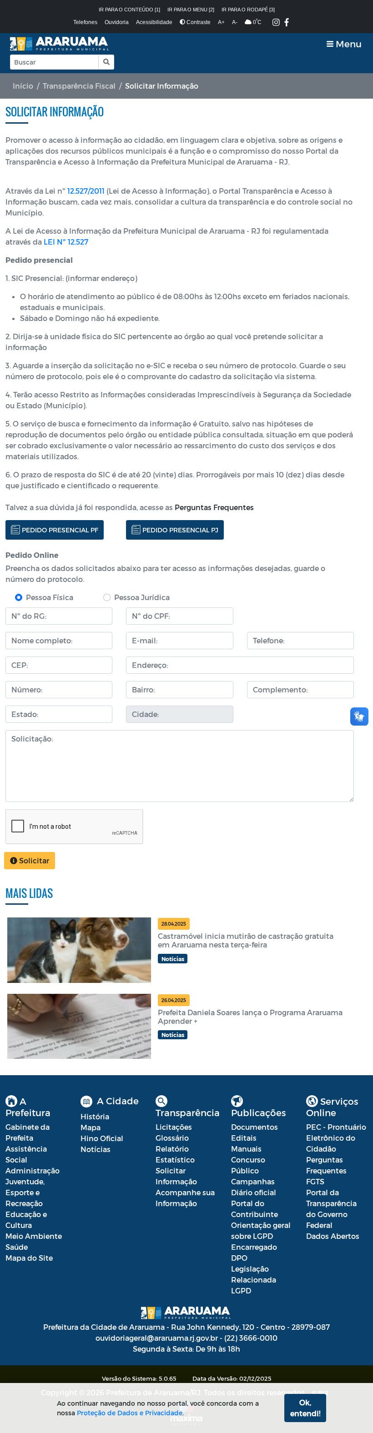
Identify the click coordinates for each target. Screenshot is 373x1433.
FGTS (315, 1181)
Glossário (172, 1137)
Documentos (254, 1126)
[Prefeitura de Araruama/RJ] (60, 44)
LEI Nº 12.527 (66, 241)
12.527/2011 (86, 190)
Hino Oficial (102, 1138)
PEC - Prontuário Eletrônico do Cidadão (336, 1137)
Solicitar (33, 860)
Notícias (96, 1149)
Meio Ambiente (33, 1236)
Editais (244, 1137)
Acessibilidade (154, 22)
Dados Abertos (332, 1236)
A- (234, 22)
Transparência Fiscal (79, 85)
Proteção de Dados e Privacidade (129, 1413)
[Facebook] (286, 23)
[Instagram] (276, 23)
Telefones (85, 22)
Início (23, 85)
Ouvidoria (117, 22)
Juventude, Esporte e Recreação (25, 1192)
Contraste (198, 22)
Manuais (246, 1148)
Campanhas (253, 1181)
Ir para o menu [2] (190, 9)
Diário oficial (253, 1192)
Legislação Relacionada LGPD (253, 1279)
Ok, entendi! (305, 1408)
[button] (105, 62)
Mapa (91, 1127)
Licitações (174, 1126)
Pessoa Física (49, 597)
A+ (221, 22)
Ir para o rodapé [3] (248, 9)
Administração (32, 1170)
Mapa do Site (29, 1257)
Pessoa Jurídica (142, 597)
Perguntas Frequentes (214, 507)
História (95, 1116)
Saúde (16, 1247)
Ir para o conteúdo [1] (129, 9)
